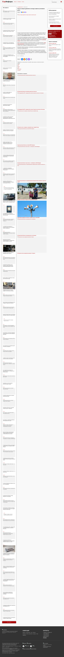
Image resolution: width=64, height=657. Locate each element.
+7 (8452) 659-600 (46, 635)
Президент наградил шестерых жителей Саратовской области (55, 19)
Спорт (37, 633)
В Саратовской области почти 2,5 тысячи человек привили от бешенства (55, 22)
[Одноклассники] (22, 12)
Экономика (24, 633)
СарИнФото (24, 635)
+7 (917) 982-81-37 (46, 633)
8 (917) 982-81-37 (54, 33)
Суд (31, 632)
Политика (34, 632)
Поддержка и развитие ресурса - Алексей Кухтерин (47, 647)
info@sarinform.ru (52, 36)
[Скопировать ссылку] (26, 12)
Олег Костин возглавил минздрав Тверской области (54, 16)
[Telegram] (24, 12)
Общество (24, 632)
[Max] (49, 33)
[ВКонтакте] (21, 12)
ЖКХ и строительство (29, 633)
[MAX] (25, 12)
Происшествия (28, 632)
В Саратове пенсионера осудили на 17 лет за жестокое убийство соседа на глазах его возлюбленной (54, 13)
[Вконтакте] (27, 646)
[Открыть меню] (61, 1)
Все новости (6, 7)
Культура (34, 633)
